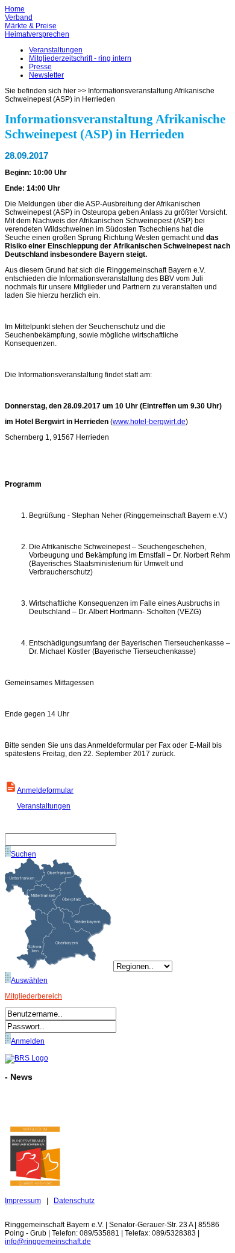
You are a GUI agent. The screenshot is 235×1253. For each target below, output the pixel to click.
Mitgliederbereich (33, 996)
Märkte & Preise (31, 26)
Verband (19, 17)
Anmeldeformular (45, 790)
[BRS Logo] (26, 1058)
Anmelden (28, 1041)
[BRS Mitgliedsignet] (35, 1184)
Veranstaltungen (56, 50)
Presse (40, 67)
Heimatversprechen (37, 34)
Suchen (23, 854)
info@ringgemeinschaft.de (48, 1241)
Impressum (23, 1200)
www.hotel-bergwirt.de (149, 421)
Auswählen (29, 980)
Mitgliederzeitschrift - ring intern (80, 58)
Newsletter (46, 75)
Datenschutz (74, 1200)
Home (15, 9)
